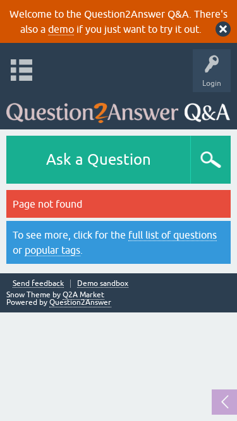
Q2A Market (83, 294)
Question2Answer (80, 302)
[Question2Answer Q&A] (118, 107)
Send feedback (38, 284)
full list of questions (172, 234)
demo (61, 29)
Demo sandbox (102, 284)
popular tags (52, 250)
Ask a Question (98, 159)
